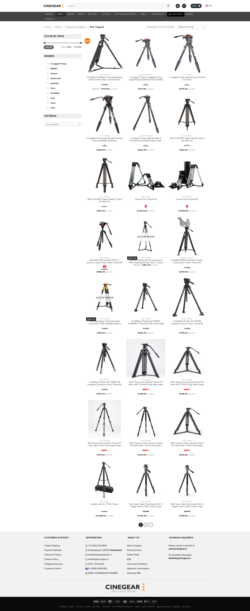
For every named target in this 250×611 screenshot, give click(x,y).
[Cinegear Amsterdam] (53, 6)
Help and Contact (52, 555)
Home (47, 27)
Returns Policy (51, 559)
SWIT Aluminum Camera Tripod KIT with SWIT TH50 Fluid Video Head (104, 444)
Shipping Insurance (53, 564)
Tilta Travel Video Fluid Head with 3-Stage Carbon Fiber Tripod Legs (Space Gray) (187, 505)
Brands (189, 14)
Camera (49, 14)
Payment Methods (53, 550)
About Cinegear (134, 545)
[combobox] (62, 124)
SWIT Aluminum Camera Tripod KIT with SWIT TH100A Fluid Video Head (146, 383)
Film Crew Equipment (125, 14)
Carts (143, 14)
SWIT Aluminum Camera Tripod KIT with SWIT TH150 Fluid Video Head (187, 383)
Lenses (70, 14)
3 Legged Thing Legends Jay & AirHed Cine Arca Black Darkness (105, 139)
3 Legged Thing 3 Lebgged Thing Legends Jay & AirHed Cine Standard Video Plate (146, 78)
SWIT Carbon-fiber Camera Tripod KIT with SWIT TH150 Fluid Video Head (187, 444)
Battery (92, 14)
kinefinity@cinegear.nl (98, 559)
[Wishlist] (184, 6)
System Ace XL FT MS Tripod (104, 504)
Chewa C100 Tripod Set (146, 199)
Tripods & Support (75, 27)
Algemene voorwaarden (138, 568)
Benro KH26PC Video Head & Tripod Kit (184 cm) (105, 200)
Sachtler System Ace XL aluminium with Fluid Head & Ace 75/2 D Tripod (146, 261)
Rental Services (134, 550)
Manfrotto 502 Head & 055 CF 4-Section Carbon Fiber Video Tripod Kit (105, 261)
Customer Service (52, 568)
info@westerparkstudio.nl (100, 555)
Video (60, 14)
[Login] (178, 6)
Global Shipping (52, 545)
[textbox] (62, 124)
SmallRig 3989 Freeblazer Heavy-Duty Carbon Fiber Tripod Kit (187, 261)
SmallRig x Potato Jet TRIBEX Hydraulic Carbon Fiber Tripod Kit (187, 322)
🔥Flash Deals (175, 14)
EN (210, 5)
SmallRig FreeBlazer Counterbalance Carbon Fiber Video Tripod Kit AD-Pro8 (104, 78)
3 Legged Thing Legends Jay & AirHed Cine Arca (187, 78)
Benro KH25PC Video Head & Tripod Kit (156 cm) (187, 139)
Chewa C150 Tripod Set (187, 199)
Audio (81, 14)
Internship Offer (134, 573)
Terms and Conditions (137, 564)
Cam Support (157, 14)
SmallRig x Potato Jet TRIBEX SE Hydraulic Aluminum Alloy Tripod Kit (105, 383)
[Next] (151, 525)
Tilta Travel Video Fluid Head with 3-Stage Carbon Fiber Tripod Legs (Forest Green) (146, 505)
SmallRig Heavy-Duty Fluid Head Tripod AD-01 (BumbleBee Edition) (104, 322)
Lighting (105, 14)
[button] (196, 6)
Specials (49, 19)
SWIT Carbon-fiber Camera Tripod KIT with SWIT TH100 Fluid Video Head (145, 444)
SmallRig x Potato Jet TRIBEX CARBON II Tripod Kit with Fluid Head (146, 322)
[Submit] (168, 6)
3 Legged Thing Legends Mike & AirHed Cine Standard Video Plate (145, 139)
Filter (49, 47)
